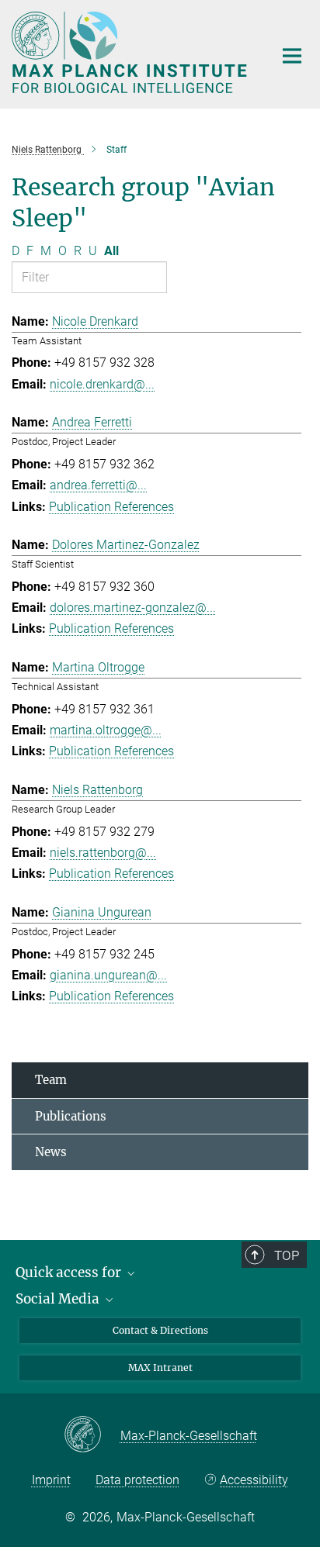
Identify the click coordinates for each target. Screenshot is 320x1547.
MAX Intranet (160, 1367)
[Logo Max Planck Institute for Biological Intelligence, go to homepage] (131, 52)
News (51, 1152)
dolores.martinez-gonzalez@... (133, 607)
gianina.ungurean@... (108, 975)
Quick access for (70, 1272)
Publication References (111, 506)
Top (286, 1255)
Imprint (51, 1480)
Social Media (59, 1299)
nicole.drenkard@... (102, 384)
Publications (70, 1116)
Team (51, 1079)
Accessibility (254, 1480)
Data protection (137, 1480)
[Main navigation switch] (292, 55)
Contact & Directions (160, 1330)
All (111, 250)
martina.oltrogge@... (106, 730)
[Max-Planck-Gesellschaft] (92, 1435)
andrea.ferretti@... (98, 485)
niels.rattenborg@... (103, 852)
